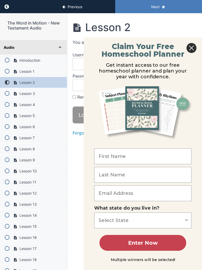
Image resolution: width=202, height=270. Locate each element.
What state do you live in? (126, 208)
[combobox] (141, 220)
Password (82, 76)
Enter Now (143, 243)
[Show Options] (186, 220)
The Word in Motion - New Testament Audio (33, 25)
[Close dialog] (191, 48)
